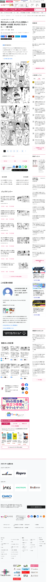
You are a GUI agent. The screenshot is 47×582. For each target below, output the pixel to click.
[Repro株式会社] (21, 473)
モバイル (2, 556)
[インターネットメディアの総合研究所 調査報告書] (17, 569)
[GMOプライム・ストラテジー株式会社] (7, 496)
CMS (42, 12)
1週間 (39, 78)
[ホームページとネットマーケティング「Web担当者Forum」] (34, 566)
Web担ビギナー (16, 5)
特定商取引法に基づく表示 (19, 527)
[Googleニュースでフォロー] (41, 516)
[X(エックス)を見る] (35, 516)
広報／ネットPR (4, 554)
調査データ (24, 542)
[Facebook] (26, 384)
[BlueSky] (26, 388)
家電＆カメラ (24, 423)
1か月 (43, 78)
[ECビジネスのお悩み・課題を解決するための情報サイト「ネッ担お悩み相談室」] (17, 579)
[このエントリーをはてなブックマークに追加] (20, 167)
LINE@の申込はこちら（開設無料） (10, 325)
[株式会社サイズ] (35, 487)
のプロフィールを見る (15, 333)
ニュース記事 (42, 541)
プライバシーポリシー (7, 527)
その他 (13, 558)
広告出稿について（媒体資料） (18, 525)
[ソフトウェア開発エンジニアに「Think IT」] (26, 566)
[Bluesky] (38, 516)
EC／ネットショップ (15, 554)
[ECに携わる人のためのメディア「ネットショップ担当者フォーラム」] (26, 572)
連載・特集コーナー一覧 (10, 15)
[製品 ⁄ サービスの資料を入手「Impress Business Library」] (34, 572)
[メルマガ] (22, 384)
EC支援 (39, 1)
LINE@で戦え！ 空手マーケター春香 (20, 15)
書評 (31, 542)
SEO (1, 12)
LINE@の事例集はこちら (8, 328)
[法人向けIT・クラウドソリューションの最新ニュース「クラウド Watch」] (26, 569)
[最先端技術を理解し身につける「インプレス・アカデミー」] (34, 576)
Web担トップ (3, 15)
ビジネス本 (15, 423)
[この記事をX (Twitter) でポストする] (17, 167)
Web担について (32, 5)
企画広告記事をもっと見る (40, 261)
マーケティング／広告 (8, 12)
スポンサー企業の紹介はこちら (36, 507)
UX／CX (2, 552)
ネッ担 (13, 390)
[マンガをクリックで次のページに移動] (15, 144)
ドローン (34, 1)
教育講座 (37, 1)
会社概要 (26, 527)
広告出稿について (37, 5)
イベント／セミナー (33, 547)
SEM (2, 558)
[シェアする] (14, 167)
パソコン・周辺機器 (15, 426)
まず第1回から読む (8, 58)
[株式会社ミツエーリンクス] (7, 473)
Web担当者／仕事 (4, 549)
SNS (17, 12)
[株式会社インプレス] (5, 572)
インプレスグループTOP (40, 527)
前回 (4, 45)
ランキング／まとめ (25, 550)
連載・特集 (26, 5)
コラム (24, 544)
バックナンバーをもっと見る (16, 276)
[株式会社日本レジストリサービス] (7, 487)
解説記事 (41, 539)
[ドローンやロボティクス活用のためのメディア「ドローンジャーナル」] (26, 576)
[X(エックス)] (22, 388)
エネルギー (31, 1)
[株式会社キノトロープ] (21, 487)
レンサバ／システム (15, 552)
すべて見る (40, 379)
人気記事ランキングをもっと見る (39, 148)
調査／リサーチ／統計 (15, 547)
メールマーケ (14, 556)
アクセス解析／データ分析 (25, 12)
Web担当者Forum (5, 5)
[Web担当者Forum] (7, 517)
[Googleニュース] (22, 392)
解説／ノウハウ (25, 540)
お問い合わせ (27, 524)
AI (14, 12)
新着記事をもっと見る (40, 68)
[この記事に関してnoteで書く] (23, 167)
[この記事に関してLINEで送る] (26, 167)
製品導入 (24, 1)
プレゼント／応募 (42, 543)
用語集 (41, 545)
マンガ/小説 (33, 544)
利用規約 (37, 524)
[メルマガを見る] (28, 516)
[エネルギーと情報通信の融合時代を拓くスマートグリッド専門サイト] (17, 572)
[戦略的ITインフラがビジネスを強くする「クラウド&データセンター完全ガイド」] (17, 566)
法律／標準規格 (14, 549)
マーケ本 (5, 423)
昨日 (34, 78)
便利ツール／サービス (25, 547)
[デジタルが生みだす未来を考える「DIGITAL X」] (17, 576)
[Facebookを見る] (32, 516)
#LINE (13, 156)
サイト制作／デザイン (35, 12)
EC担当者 (16, 1)
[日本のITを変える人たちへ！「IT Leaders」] (34, 569)
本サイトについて (7, 524)
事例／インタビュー (33, 540)
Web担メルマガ (22, 5)
